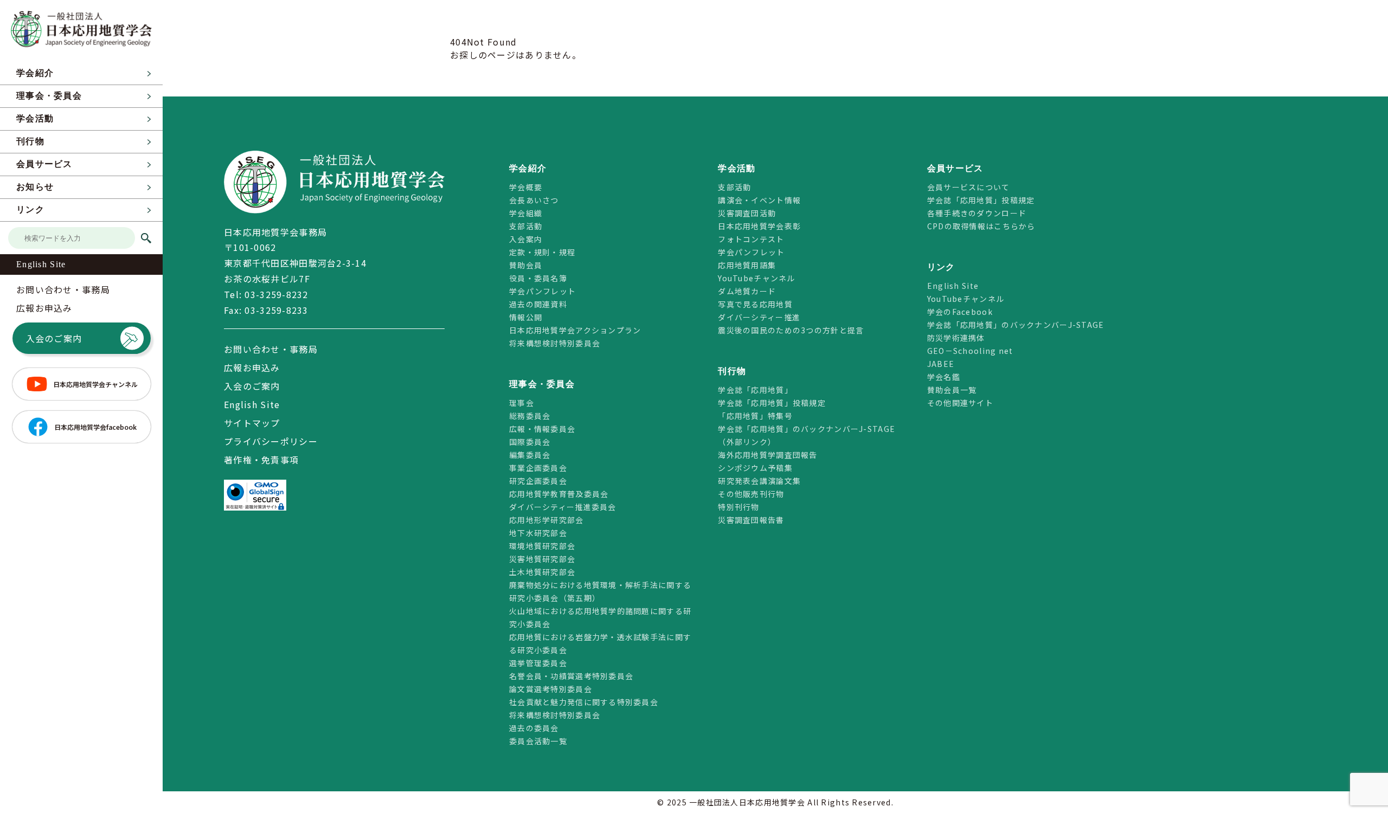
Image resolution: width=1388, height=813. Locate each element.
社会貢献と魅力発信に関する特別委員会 (583, 701)
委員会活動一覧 (538, 740)
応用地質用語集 (747, 265)
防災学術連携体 (956, 337)
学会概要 (525, 187)
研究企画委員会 (538, 480)
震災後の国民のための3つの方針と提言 (791, 330)
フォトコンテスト (751, 239)
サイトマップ (252, 422)
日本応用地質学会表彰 (759, 226)
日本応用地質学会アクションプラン (575, 330)
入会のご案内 (54, 338)
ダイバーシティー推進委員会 (562, 506)
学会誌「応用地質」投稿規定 (772, 402)
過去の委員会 (534, 727)
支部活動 (525, 226)
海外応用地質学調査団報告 (767, 454)
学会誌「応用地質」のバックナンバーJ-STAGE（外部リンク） (806, 435)
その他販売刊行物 (751, 493)
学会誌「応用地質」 (755, 389)
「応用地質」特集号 (755, 415)
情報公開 (525, 317)
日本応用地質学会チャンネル (95, 384)
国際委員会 (529, 441)
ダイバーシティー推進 (759, 317)
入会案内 (525, 239)
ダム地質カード (747, 291)
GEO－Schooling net (970, 350)
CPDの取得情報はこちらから (985, 226)
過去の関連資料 (538, 304)
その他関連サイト (960, 402)
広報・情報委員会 (542, 428)
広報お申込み (44, 307)
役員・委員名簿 (538, 278)
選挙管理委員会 (538, 662)
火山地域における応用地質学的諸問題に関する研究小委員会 (600, 617)
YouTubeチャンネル (756, 278)
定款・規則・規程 (542, 252)
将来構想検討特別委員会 (554, 343)
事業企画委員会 (538, 467)
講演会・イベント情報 (759, 200)
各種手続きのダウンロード (976, 213)
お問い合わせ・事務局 (63, 289)
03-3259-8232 (276, 294)
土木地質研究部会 (542, 571)
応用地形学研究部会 (546, 519)
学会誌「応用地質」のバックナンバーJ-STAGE (1015, 324)
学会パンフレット (542, 291)
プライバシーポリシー (271, 441)
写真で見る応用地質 (755, 304)
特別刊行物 (738, 506)
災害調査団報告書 (751, 519)
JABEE (940, 363)
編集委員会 (529, 454)
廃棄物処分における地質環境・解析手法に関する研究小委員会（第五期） (600, 591)
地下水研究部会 (538, 532)
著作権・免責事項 (261, 459)
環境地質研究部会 (542, 545)
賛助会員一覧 (952, 389)
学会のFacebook (960, 311)
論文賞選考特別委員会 (550, 688)
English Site (41, 264)
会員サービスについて (968, 187)
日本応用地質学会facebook (95, 426)
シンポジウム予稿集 (755, 467)
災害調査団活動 (747, 213)
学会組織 (525, 213)
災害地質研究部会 (542, 558)
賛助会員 (525, 265)
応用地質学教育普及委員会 (558, 493)
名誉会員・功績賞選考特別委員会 (571, 675)
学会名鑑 (943, 376)
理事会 (521, 402)
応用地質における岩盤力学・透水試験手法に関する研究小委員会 (600, 643)
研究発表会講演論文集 (759, 480)
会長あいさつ (534, 200)
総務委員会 (529, 415)
